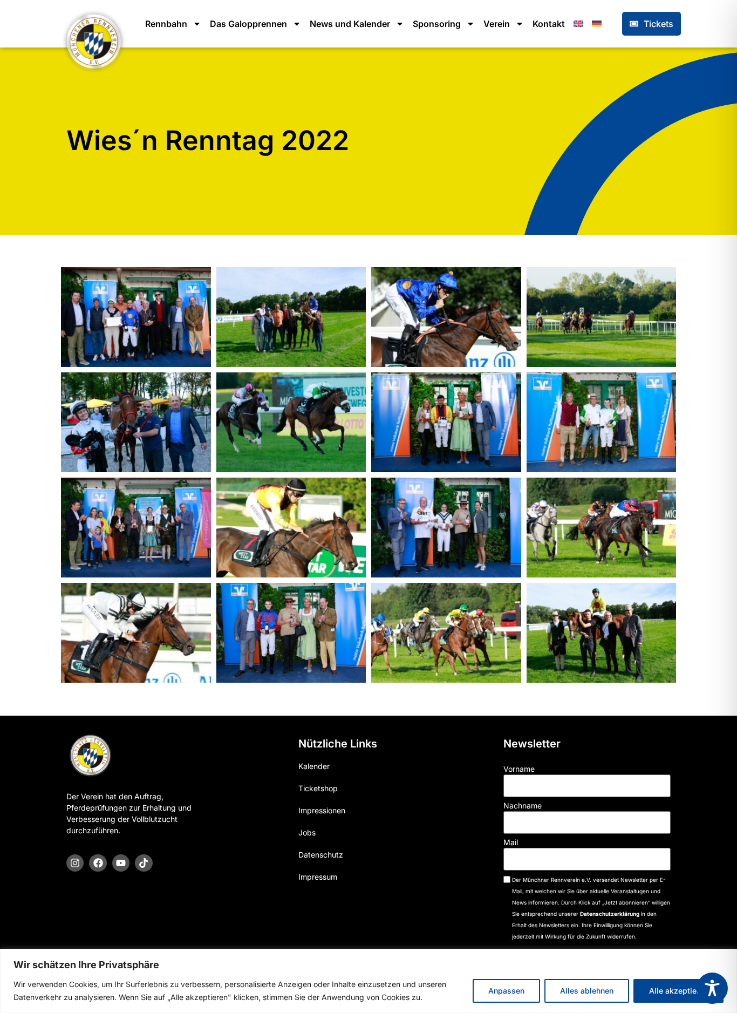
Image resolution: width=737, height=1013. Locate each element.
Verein (496, 23)
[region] (368, 981)
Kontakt (549, 23)
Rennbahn (166, 23)
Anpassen (506, 990)
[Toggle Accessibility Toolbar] (712, 988)
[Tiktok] (143, 863)
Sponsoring (437, 23)
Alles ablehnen (586, 990)
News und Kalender (350, 23)
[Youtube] (120, 863)
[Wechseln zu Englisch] (578, 23)
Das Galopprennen (248, 23)
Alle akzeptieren (678, 990)
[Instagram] (75, 863)
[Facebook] (97, 863)
